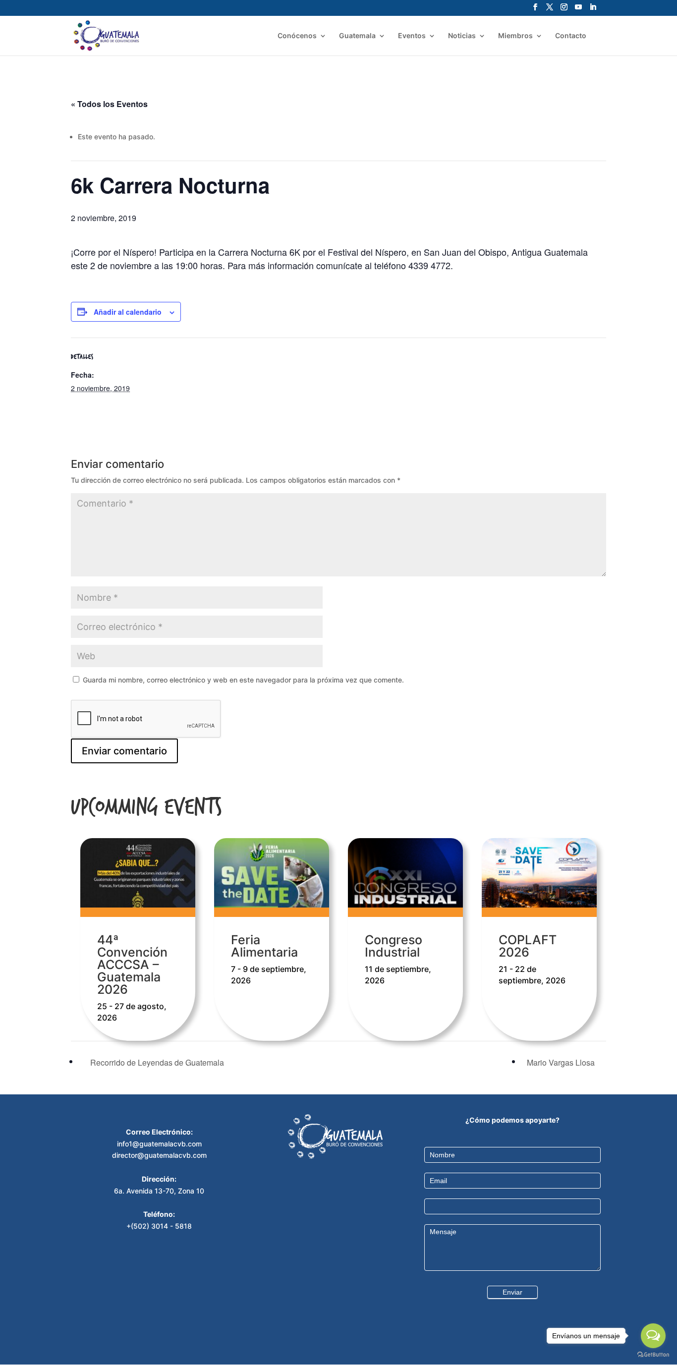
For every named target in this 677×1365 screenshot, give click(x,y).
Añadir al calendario (128, 312)
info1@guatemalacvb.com (159, 1143)
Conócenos (297, 36)
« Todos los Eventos (109, 104)
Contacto (570, 36)
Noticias (462, 36)
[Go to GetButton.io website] (653, 1355)
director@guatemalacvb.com (159, 1155)
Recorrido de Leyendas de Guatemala (156, 1062)
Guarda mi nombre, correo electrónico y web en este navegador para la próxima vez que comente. (243, 680)
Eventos (412, 36)
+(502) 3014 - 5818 (159, 1226)
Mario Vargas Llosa (562, 1062)
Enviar (512, 1292)
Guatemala (357, 36)
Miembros (515, 36)
